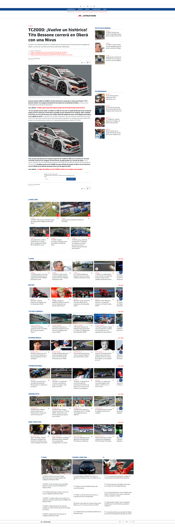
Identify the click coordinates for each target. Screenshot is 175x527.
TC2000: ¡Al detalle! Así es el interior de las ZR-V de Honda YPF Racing (48, 52)
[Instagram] (91, 6)
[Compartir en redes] (57, 218)
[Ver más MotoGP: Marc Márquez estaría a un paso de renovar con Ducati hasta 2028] (104, 292)
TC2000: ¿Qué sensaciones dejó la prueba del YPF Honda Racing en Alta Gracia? (51, 55)
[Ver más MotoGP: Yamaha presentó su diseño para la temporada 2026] (40, 292)
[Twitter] (84, 6)
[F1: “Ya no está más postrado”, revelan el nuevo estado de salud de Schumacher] (118, 466)
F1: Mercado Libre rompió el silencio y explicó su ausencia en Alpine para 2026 (91, 11)
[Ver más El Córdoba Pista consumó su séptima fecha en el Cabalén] (104, 401)
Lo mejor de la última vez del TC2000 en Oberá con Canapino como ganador (59, 169)
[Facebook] (81, 6)
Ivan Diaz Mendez (35, 58)
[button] (71, 9)
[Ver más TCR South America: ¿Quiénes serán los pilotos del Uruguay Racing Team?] (40, 319)
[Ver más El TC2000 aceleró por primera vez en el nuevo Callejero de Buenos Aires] (83, 266)
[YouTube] (87, 6)
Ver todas (120, 259)
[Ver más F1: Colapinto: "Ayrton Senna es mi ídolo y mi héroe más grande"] (100, 122)
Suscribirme (71, 179)
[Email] (94, 6)
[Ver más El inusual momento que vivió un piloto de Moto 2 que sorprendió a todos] (83, 345)
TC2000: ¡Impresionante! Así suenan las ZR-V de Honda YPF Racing (48, 53)
